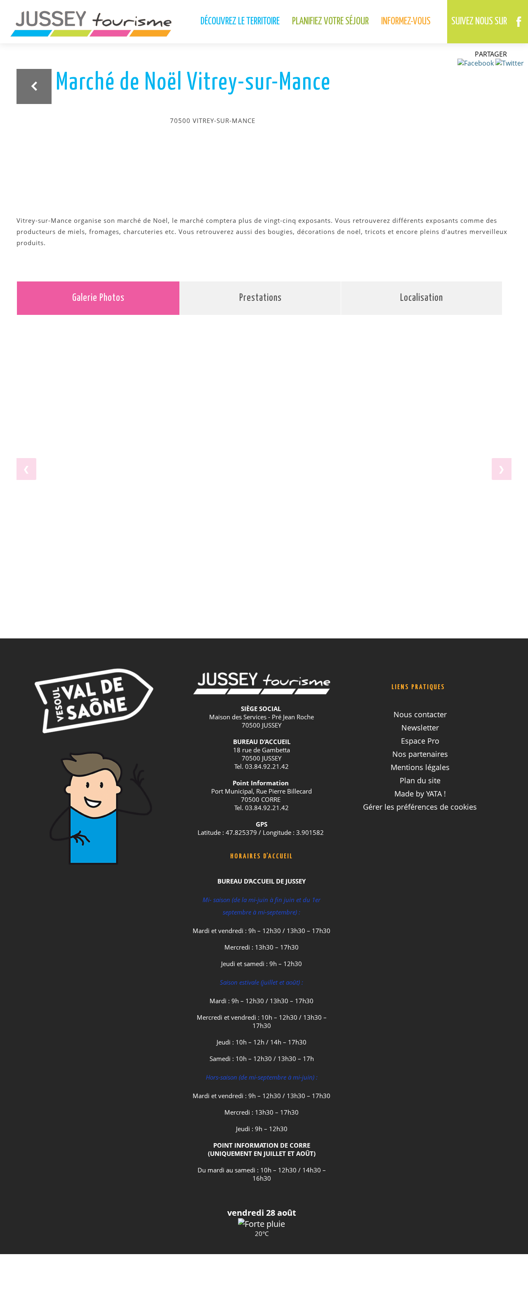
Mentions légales (420, 767)
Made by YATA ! (420, 794)
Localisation (421, 298)
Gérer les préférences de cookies (420, 807)
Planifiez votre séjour (330, 21)
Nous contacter (420, 714)
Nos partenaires (420, 754)
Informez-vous (406, 21)
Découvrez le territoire (240, 21)
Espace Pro (420, 741)
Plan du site (420, 780)
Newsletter (420, 728)
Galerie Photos (98, 298)
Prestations (260, 298)
